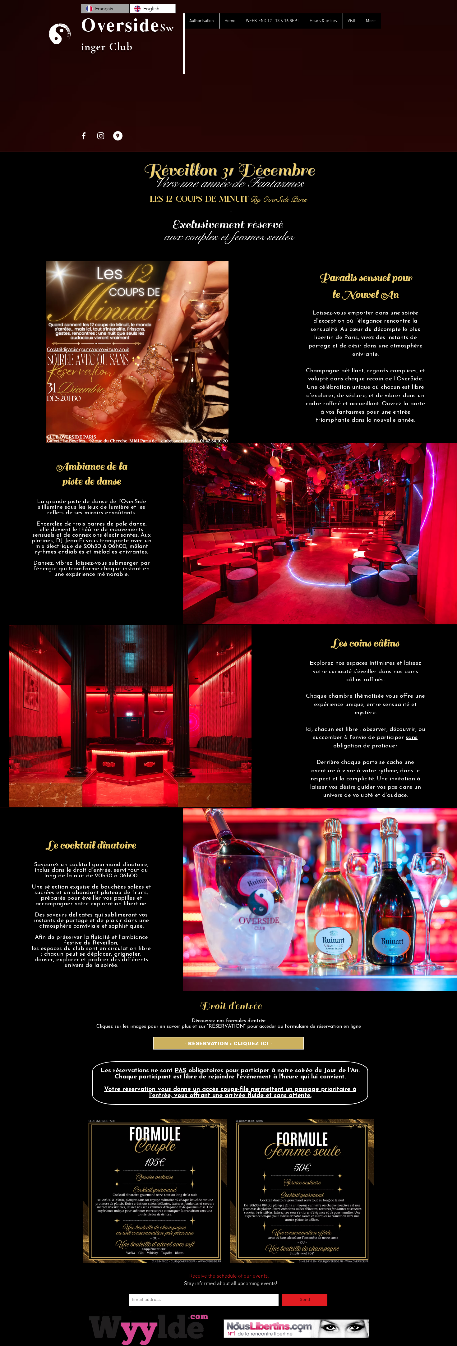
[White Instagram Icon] (100, 135)
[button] (228, 1043)
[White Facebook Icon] (83, 135)
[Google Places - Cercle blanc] (117, 135)
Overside (120, 24)
